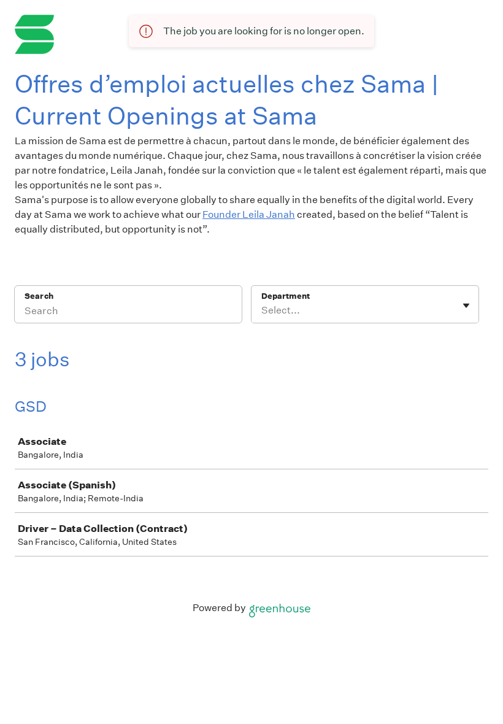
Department (285, 296)
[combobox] (262, 310)
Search (39, 296)
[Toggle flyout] (466, 305)
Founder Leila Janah (248, 214)
